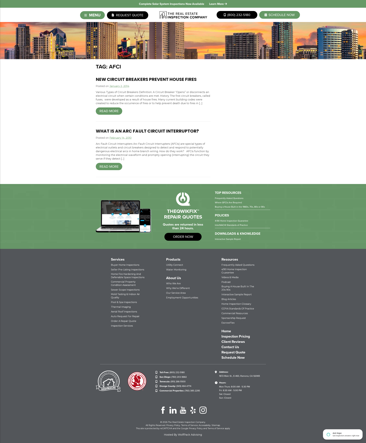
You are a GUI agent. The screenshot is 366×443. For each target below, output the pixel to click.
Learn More (216, 4)
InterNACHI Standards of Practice (231, 225)
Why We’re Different (178, 288)
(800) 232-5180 (238, 14)
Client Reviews (233, 342)
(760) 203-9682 (173, 377)
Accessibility (205, 425)
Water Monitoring (176, 269)
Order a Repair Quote (123, 321)
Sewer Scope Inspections (125, 289)
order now (183, 236)
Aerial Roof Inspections (124, 311)
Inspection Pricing (235, 336)
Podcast (226, 282)
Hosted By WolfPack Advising (183, 434)
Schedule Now (233, 357)
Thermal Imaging (121, 307)
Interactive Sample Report (228, 239)
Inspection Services (122, 325)
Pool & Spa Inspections (124, 302)
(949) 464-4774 (175, 386)
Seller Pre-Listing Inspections (127, 269)
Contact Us (230, 347)
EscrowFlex (228, 322)
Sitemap (216, 425)
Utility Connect (174, 265)
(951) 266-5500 (173, 381)
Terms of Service (189, 425)
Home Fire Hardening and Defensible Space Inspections (127, 276)
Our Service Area (176, 293)
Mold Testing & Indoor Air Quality (125, 296)
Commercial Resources (234, 313)
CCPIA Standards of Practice (237, 308)
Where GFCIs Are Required (228, 202)
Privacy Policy (173, 425)
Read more (109, 111)
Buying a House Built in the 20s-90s (237, 288)
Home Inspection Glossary (236, 304)
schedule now (281, 14)
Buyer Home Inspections (125, 265)
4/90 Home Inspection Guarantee (231, 220)
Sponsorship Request (233, 318)
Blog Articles (228, 299)
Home (226, 331)
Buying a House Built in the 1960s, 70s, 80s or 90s (240, 206)
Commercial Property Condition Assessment (123, 283)
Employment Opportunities (182, 297)
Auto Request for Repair (125, 316)
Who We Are (173, 283)
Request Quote (129, 15)
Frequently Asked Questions (229, 198)
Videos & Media (229, 277)
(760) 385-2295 (180, 390)
